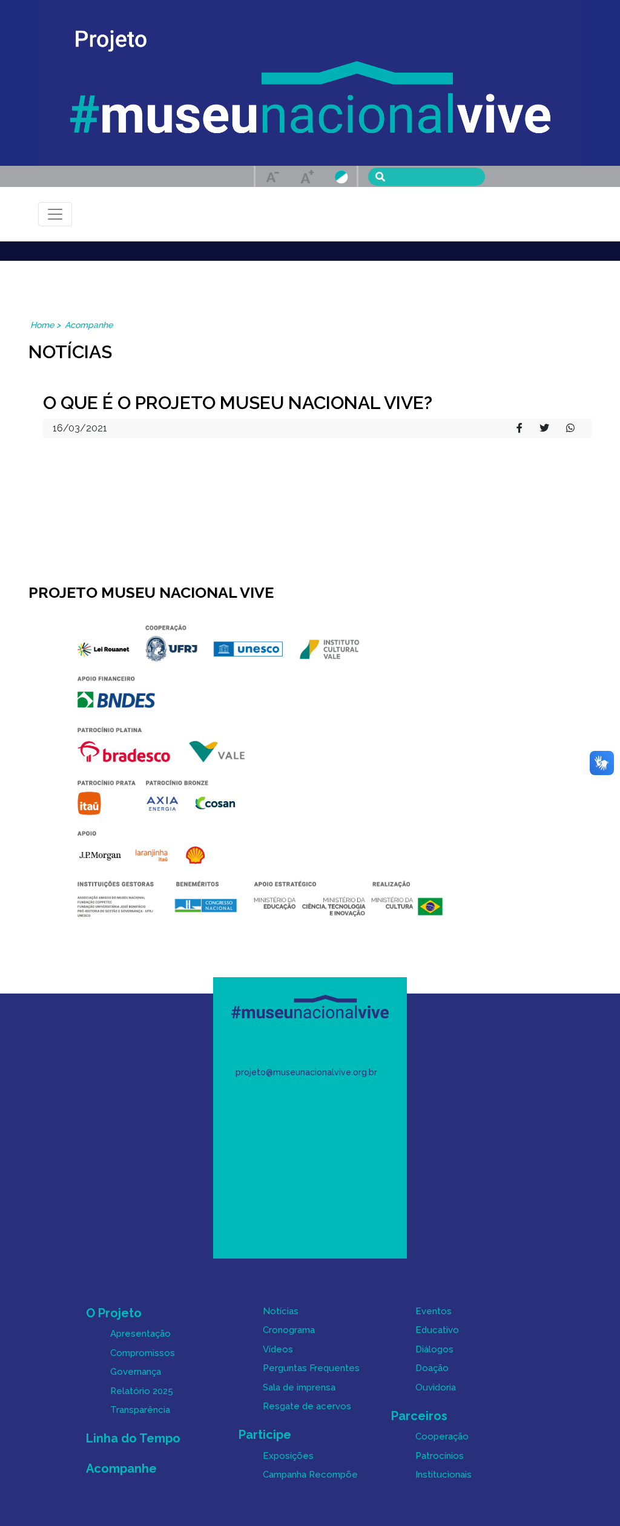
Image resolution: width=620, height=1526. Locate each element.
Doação (432, 1368)
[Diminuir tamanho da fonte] (272, 177)
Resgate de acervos (307, 1406)
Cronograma (289, 1330)
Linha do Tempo (133, 1438)
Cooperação (442, 1436)
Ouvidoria (435, 1387)
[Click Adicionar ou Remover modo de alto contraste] (341, 176)
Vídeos (278, 1349)
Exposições (288, 1455)
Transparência (140, 1409)
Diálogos (434, 1349)
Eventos (433, 1311)
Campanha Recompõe (310, 1474)
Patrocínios (439, 1455)
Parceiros (419, 1416)
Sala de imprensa (299, 1387)
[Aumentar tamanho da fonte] (307, 177)
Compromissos (142, 1353)
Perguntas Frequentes (311, 1368)
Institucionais (443, 1474)
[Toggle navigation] (55, 214)
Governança (135, 1371)
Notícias (280, 1311)
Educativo (437, 1330)
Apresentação (140, 1333)
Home (42, 325)
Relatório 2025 (141, 1391)
